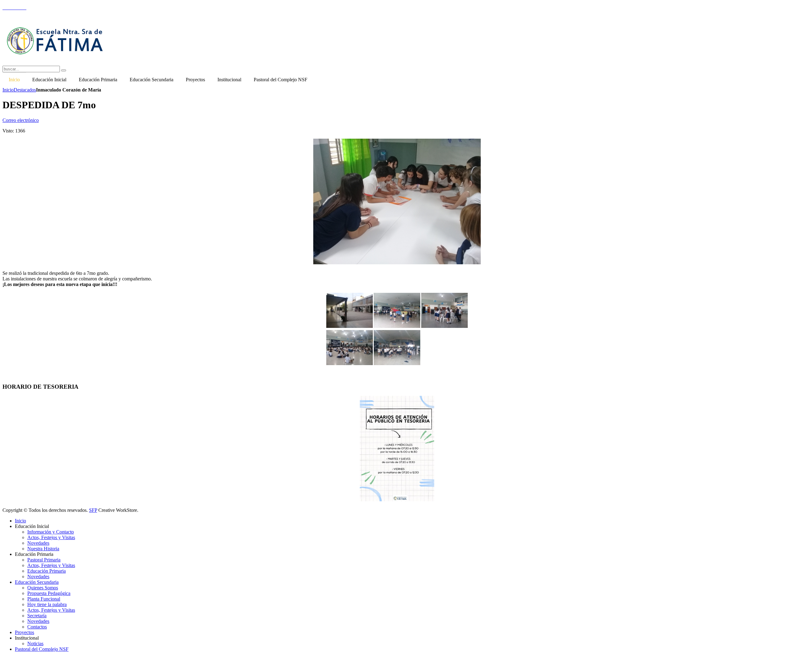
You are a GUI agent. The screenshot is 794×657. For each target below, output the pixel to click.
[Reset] (63, 70)
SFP (93, 510)
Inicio (8, 89)
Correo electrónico (20, 120)
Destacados (25, 89)
